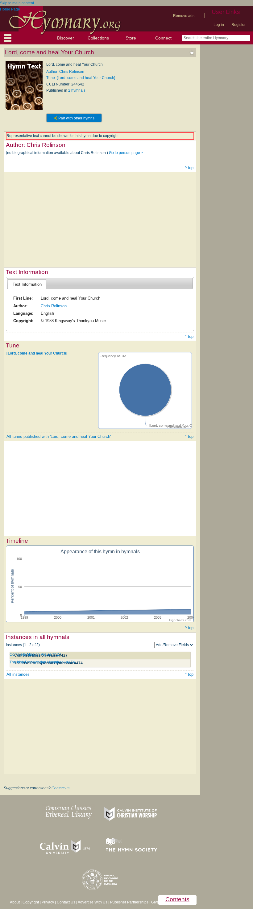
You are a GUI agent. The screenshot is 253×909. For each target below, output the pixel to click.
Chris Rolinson (54, 306)
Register (238, 25)
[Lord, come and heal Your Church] (36, 353)
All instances (18, 674)
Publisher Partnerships (129, 902)
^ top (189, 167)
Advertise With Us (92, 902)
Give (155, 902)
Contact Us (66, 902)
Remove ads (183, 16)
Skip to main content (17, 3)
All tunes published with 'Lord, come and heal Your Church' (58, 436)
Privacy (48, 902)
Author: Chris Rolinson (65, 71)
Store (131, 37)
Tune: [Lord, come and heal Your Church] (80, 78)
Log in (219, 25)
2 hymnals (76, 90)
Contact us (60, 788)
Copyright (31, 902)
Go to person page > (126, 153)
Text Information (27, 284)
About (15, 902)
